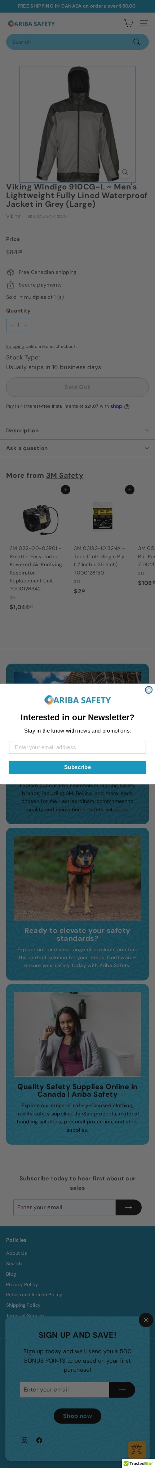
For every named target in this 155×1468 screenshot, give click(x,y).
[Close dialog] (148, 689)
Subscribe (77, 767)
